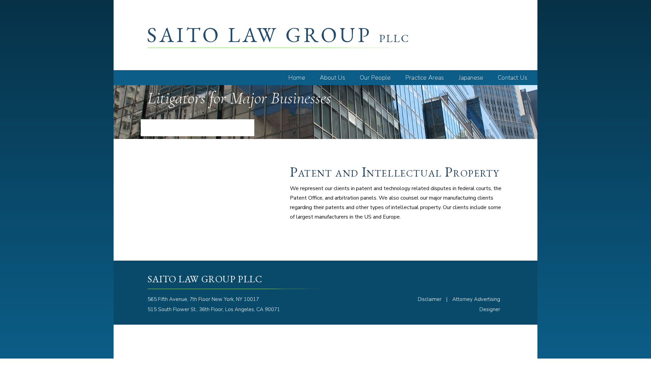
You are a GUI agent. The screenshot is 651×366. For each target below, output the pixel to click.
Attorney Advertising (476, 299)
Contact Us (512, 78)
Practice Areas (424, 78)
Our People (375, 78)
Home (296, 78)
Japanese (471, 78)
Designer (489, 309)
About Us (332, 78)
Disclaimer (429, 299)
